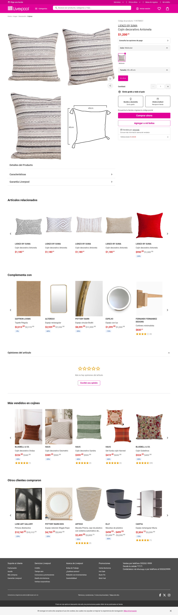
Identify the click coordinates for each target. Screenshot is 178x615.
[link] (28, 230)
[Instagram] (169, 595)
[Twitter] (164, 595)
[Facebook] (160, 595)
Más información (130, 611)
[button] (10, 233)
